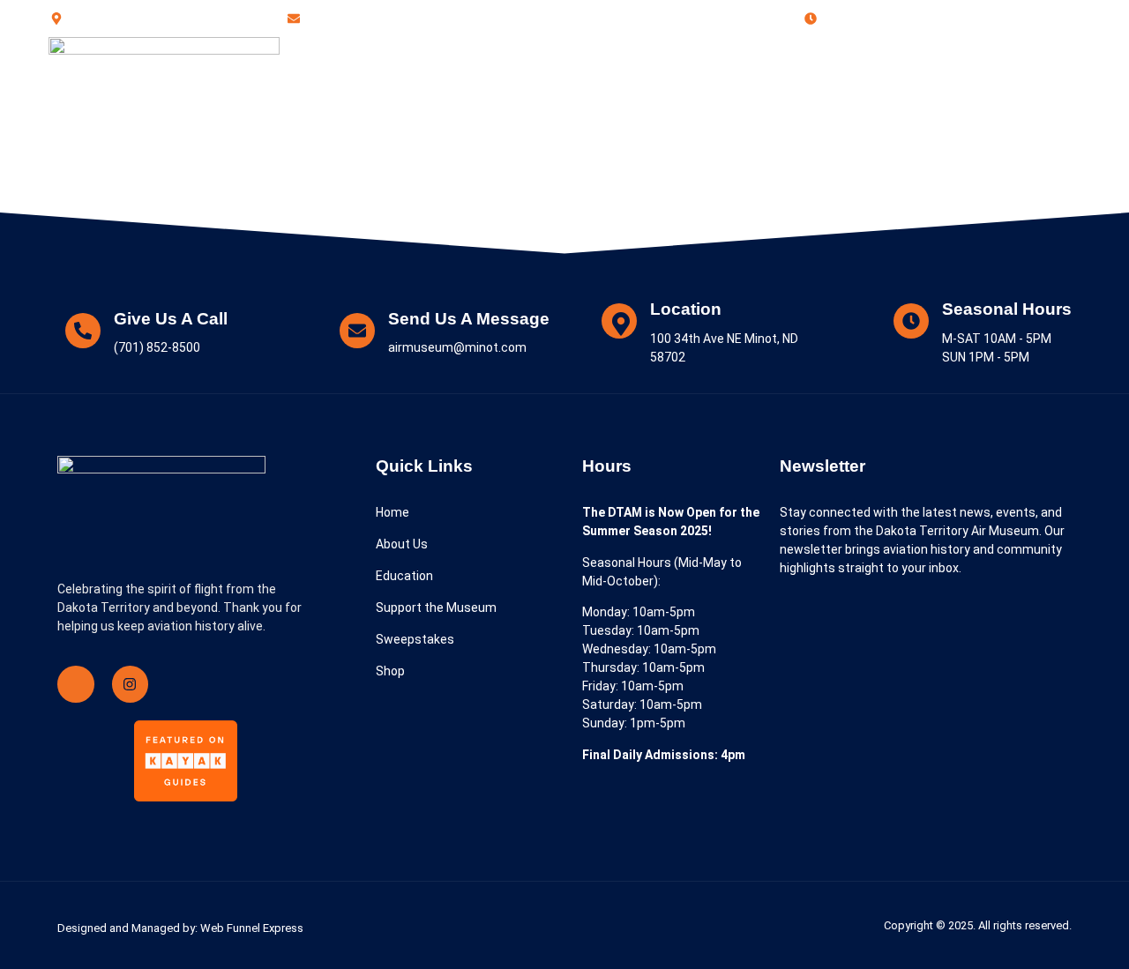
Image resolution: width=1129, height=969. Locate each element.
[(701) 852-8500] (908, 86)
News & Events (528, 85)
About (340, 85)
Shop (831, 85)
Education (419, 85)
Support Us (640, 85)
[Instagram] (130, 684)
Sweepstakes (746, 85)
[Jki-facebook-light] (75, 684)
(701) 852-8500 (983, 85)
